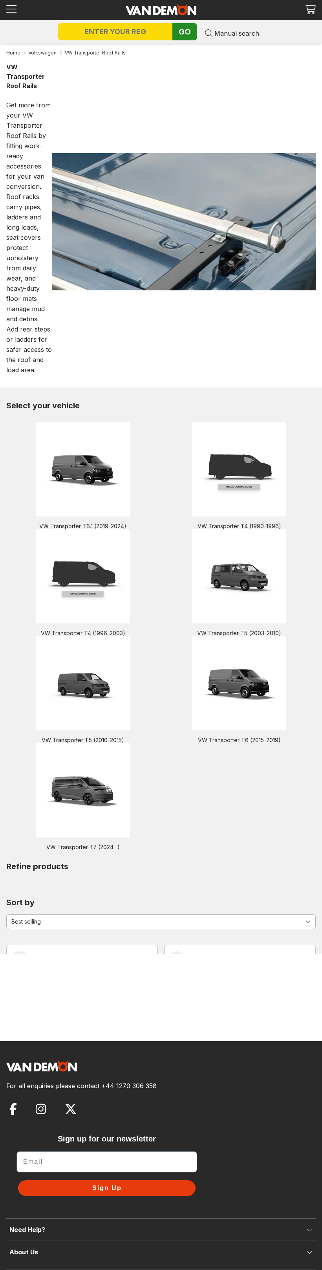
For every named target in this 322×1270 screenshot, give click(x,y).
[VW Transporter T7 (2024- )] (82, 790)
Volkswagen (42, 53)
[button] (310, 9)
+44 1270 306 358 (129, 1086)
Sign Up (107, 1188)
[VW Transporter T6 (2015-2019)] (239, 683)
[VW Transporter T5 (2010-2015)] (82, 683)
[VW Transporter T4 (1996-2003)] (82, 576)
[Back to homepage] (161, 9)
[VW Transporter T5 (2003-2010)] (239, 576)
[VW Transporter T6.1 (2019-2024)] (82, 469)
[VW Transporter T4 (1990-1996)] (239, 469)
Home (13, 53)
